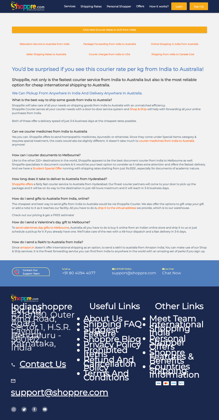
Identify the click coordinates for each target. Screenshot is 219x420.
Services (69, 6)
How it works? (159, 6)
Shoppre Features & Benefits (171, 356)
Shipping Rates (91, 6)
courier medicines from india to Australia (166, 140)
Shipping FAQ (112, 324)
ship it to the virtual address (117, 208)
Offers (140, 6)
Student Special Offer (47, 168)
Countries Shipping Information (174, 370)
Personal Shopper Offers (167, 342)
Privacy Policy (112, 344)
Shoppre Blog (112, 339)
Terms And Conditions (106, 375)
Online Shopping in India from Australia (174, 44)
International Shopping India (176, 328)
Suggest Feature (101, 331)
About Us (103, 318)
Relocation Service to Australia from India (44, 44)
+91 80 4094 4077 (78, 273)
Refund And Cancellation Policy (109, 363)
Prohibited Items (105, 352)
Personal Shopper (119, 6)
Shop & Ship (138, 109)
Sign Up (199, 6)
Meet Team (172, 318)
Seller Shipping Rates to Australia (46, 54)
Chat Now (171, 273)
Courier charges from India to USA (109, 54)
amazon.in (27, 247)
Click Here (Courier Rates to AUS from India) (109, 29)
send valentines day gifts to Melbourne (42, 227)
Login (179, 6)
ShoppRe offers (22, 184)
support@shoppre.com (134, 273)
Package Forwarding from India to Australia (109, 44)
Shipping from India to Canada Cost (172, 54)
